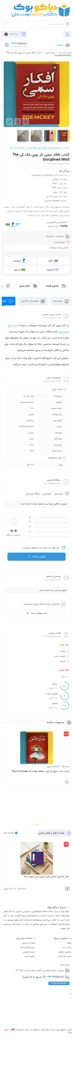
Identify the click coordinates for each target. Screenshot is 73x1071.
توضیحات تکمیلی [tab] (30, 301)
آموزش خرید (29, 956)
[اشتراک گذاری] (17, 121)
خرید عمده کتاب (64, 956)
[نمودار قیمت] (26, 121)
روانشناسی (50, 52)
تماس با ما (67, 947)
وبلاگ (69, 943)
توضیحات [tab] (58, 301)
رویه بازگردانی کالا (28, 947)
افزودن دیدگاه (39, 556)
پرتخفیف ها (54, 148)
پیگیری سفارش (64, 951)
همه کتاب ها (65, 52)
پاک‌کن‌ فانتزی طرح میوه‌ (57, 876)
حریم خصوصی (29, 951)
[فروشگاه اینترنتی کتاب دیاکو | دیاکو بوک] (36, 10)
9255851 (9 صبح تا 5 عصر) (43, 977)
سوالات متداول (28, 943)
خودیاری (42, 148)
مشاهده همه (9, 833)
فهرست (60, 45)
